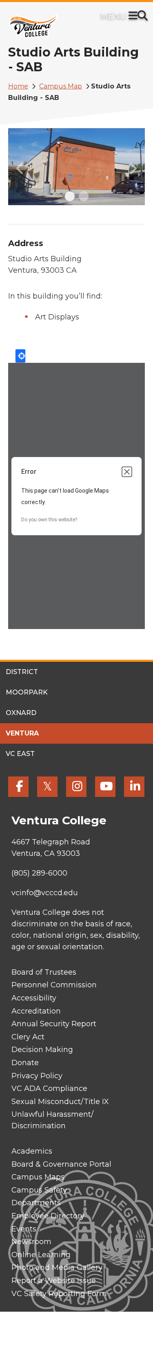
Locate (20, 355)
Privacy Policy (36, 1075)
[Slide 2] (84, 196)
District (22, 672)
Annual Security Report (53, 1023)
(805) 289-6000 (39, 873)
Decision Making (42, 1049)
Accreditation (36, 1011)
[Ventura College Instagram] (76, 786)
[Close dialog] (127, 472)
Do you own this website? (49, 520)
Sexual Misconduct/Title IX (60, 1101)
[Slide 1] (70, 196)
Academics (31, 1151)
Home (18, 86)
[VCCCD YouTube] (105, 786)
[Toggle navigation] (135, 16)
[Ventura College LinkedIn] (134, 786)
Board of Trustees (43, 972)
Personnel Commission (54, 984)
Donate (25, 1062)
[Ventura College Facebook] (18, 786)
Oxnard (21, 713)
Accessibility (33, 998)
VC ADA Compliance (49, 1088)
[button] (20, 166)
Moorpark (27, 692)
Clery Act (27, 1036)
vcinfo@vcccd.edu (44, 892)
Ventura (22, 733)
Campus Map (60, 86)
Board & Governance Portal (61, 1164)
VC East (20, 754)
